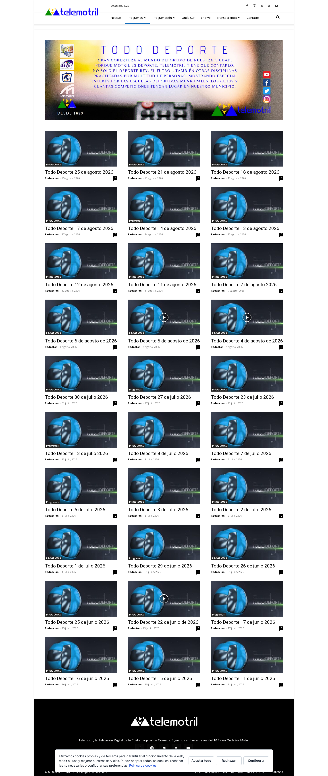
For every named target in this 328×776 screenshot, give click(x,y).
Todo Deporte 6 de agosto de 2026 (81, 341)
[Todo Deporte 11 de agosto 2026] (164, 261)
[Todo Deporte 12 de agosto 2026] (81, 261)
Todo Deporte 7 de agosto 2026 (244, 284)
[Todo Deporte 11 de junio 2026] (247, 655)
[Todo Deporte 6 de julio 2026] (81, 486)
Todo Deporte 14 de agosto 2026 (162, 228)
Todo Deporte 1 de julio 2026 (75, 566)
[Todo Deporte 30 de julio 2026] (81, 374)
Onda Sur (188, 18)
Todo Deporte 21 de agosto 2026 (162, 172)
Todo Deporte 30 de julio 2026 (76, 397)
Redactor (51, 346)
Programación (162, 18)
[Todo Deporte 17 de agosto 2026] (81, 205)
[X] (269, 6)
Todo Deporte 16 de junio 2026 (77, 678)
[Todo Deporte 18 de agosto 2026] (247, 149)
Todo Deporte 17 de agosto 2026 (79, 228)
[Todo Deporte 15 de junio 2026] (164, 655)
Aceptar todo (201, 760)
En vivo (206, 18)
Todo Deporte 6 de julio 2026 (75, 509)
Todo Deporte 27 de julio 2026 (159, 397)
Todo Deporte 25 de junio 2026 (77, 622)
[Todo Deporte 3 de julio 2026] (164, 486)
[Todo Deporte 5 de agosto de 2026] (164, 317)
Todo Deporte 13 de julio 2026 (76, 453)
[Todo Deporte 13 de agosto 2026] (247, 205)
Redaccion (52, 178)
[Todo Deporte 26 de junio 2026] (247, 542)
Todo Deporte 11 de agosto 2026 (162, 284)
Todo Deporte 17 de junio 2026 (243, 622)
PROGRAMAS (53, 164)
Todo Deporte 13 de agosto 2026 (245, 228)
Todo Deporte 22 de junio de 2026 (163, 622)
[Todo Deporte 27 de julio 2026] (164, 374)
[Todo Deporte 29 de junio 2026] (164, 542)
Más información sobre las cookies (245, 772)
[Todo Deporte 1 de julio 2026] (81, 542)
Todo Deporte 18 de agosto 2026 (245, 172)
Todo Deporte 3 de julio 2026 (158, 509)
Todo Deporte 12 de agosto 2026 (79, 284)
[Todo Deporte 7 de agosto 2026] (247, 261)
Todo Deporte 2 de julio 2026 (241, 509)
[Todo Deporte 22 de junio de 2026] (164, 599)
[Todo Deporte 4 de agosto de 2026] (247, 317)
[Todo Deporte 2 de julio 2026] (247, 486)
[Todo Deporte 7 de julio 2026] (247, 430)
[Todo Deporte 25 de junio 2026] (81, 599)
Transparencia (227, 18)
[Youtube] (276, 6)
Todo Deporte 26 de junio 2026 (243, 566)
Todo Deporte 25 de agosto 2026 (79, 172)
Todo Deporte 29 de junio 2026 (160, 566)
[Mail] (261, 6)
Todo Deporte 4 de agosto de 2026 (247, 341)
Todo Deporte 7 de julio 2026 (241, 453)
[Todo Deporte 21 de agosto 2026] (164, 149)
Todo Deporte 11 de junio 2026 (243, 678)
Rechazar (229, 760)
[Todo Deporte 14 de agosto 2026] (164, 205)
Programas (135, 18)
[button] (277, 18)
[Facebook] (247, 6)
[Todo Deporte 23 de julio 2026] (247, 374)
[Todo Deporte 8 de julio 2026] (164, 430)
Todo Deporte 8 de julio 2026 (158, 453)
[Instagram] (254, 6)
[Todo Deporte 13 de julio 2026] (81, 430)
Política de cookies (207, 772)
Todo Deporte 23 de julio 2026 (242, 397)
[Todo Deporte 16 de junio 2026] (81, 655)
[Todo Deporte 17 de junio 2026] (247, 599)
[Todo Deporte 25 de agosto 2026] (81, 149)
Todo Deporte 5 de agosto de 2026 (164, 341)
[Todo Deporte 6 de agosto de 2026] (81, 317)
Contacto (253, 18)
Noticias (116, 18)
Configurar (256, 760)
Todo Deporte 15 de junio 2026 (160, 678)
